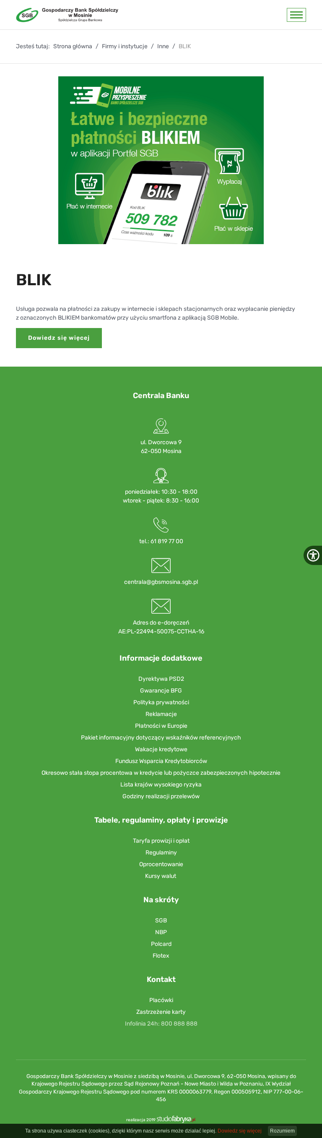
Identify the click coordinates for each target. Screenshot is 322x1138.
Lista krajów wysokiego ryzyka (161, 784)
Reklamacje (161, 714)
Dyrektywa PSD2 (161, 679)
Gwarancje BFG (161, 690)
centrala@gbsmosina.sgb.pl (161, 582)
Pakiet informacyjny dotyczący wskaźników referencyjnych (161, 737)
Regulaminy (161, 852)
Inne (163, 46)
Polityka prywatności (161, 702)
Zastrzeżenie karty (161, 1012)
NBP (161, 932)
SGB (161, 920)
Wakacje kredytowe (161, 749)
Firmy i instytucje (125, 46)
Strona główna (72, 46)
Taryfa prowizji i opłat (161, 841)
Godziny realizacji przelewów (161, 796)
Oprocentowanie (161, 864)
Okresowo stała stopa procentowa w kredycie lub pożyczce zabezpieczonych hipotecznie (161, 773)
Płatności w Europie (161, 726)
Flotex (161, 956)
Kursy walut (160, 876)
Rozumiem (282, 1131)
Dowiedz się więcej (59, 337)
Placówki (161, 1000)
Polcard (161, 944)
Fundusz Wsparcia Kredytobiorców (161, 761)
